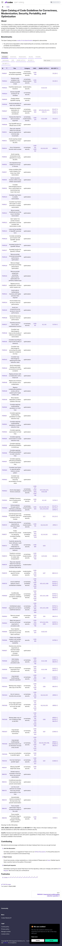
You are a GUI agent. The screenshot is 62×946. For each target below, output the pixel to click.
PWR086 (4, 640)
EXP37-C (55, 113)
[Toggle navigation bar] (2, 2)
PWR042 (4, 350)
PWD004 (4, 695)
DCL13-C (55, 118)
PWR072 (4, 545)
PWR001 (4, 73)
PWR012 (4, 132)
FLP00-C (55, 534)
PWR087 (4, 650)
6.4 (44, 534)
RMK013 (4, 790)
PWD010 (4, 761)
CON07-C (55, 677)
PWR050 (4, 407)
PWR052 (4, 424)
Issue (48, 860)
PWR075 (4, 573)
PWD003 (4, 686)
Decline (38, 940)
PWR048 (4, 391)
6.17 (40, 110)
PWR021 (4, 204)
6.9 (44, 148)
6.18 (43, 110)
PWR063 (4, 491)
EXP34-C (55, 583)
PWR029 (4, 265)
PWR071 (4, 534)
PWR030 (4, 276)
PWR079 (4, 583)
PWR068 (4, 508)
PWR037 (4, 324)
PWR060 (4, 470)
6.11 (48, 507)
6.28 (44, 490)
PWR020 (4, 197)
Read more (34, 936)
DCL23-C (55, 516)
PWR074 (4, 564)
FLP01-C (55, 818)
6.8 (42, 148)
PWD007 (4, 731)
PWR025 (4, 238)
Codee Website (5, 918)
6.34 (44, 509)
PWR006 (4, 104)
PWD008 (4, 744)
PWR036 (4, 318)
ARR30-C (55, 148)
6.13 (41, 583)
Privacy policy (5, 929)
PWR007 (4, 111)
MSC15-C (55, 585)
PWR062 (4, 479)
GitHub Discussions (40, 851)
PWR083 (4, 623)
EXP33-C (55, 581)
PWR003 (4, 88)
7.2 (45, 112)
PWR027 (4, 250)
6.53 (47, 509)
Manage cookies (6, 931)
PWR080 (4, 595)
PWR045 (4, 375)
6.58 (45, 491)
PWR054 (4, 438)
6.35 (42, 631)
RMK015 (4, 808)
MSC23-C (55, 573)
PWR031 (4, 285)
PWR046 (4, 382)
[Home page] (2, 7)
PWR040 (4, 341)
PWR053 (4, 432)
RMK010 (4, 774)
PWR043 (4, 359)
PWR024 (4, 231)
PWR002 (4, 81)
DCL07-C (55, 109)
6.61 (44, 678)
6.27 (41, 490)
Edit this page (7, 884)
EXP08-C (55, 640)
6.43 (45, 631)
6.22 (44, 583)
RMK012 (4, 782)
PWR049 (4, 399)
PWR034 (4, 302)
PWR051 (4, 415)
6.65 (46, 118)
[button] (6, 68)
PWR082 (4, 616)
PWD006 (4, 719)
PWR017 (4, 172)
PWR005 (4, 99)
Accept (51, 940)
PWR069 (4, 516)
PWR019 (4, 188)
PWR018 (4, 180)
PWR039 (4, 333)
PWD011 (4, 767)
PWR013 (4, 140)
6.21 (48, 110)
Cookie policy (5, 926)
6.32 (45, 88)
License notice (5, 934)
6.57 (44, 573)
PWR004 (4, 93)
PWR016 (4, 164)
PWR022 (4, 213)
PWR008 (4, 118)
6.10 (47, 148)
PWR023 (4, 222)
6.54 (43, 112)
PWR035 (4, 310)
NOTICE (5, 942)
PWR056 (4, 453)
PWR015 (4, 157)
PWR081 (4, 608)
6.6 (45, 324)
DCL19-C (55, 73)
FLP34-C (55, 324)
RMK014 (4, 800)
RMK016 (4, 818)
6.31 (47, 490)
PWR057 (4, 461)
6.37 (43, 556)
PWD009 (4, 754)
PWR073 (4, 556)
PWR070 (4, 525)
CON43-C (55, 679)
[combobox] (55, 2)
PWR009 (4, 124)
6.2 (43, 324)
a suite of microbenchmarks (24, 40)
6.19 (45, 110)
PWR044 (4, 368)
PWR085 (4, 631)
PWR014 (4, 148)
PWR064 (4, 500)
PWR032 (4, 294)
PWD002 (4, 678)
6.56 (47, 583)
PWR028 (4, 257)
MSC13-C (55, 616)
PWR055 (4, 445)
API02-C (55, 525)
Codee (5, 877)
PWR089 (4, 669)
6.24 (42, 88)
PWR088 (4, 661)
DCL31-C (55, 111)
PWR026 (4, 245)
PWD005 (4, 705)
